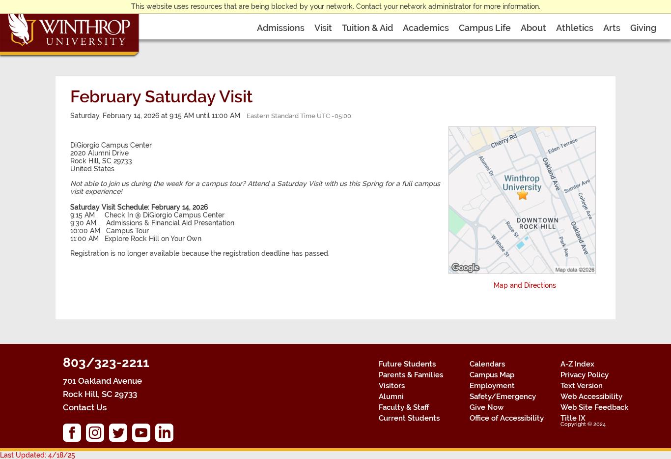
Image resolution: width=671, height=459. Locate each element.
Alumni (391, 396)
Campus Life (485, 28)
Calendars (487, 364)
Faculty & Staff (404, 407)
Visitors (392, 385)
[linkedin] (166, 435)
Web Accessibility (591, 396)
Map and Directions (525, 285)
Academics (426, 28)
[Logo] (70, 29)
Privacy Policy (584, 374)
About (533, 28)
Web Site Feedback (594, 407)
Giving (643, 28)
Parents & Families (411, 374)
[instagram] (97, 435)
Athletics (574, 28)
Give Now (486, 407)
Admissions (281, 28)
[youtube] (143, 435)
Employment (492, 385)
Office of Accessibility (507, 418)
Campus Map (492, 374)
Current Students (409, 418)
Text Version (581, 385)
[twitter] (120, 435)
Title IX (573, 418)
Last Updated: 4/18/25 (37, 455)
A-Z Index (577, 364)
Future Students (407, 364)
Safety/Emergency (503, 396)
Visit (323, 28)
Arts (611, 28)
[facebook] (74, 435)
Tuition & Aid (367, 28)
